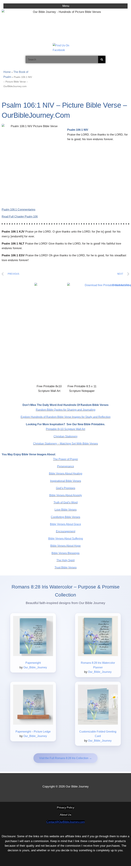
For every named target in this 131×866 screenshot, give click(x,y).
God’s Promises (65, 488)
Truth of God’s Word (66, 502)
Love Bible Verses (66, 509)
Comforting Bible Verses (65, 517)
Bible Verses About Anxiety (65, 495)
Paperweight (33, 662)
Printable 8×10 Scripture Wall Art (65, 429)
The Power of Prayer (65, 459)
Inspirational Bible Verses (65, 480)
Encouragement (65, 531)
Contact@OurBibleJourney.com (65, 821)
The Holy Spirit (65, 560)
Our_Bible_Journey (35, 667)
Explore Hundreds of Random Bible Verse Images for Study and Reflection (66, 416)
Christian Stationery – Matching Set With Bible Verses (65, 443)
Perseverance (65, 466)
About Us (65, 814)
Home (7, 71)
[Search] (101, 59)
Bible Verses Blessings (65, 553)
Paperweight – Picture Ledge (33, 731)
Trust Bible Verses (66, 567)
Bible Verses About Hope (65, 545)
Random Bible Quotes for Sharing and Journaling (65, 409)
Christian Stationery (65, 436)
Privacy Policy (65, 807)
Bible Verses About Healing (65, 473)
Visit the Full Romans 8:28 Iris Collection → (65, 758)
